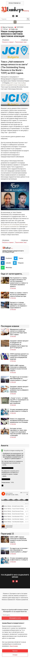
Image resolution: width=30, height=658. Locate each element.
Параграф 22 (7, 533)
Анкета (4, 445)
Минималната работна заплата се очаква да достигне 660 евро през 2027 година (18, 331)
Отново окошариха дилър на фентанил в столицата (19, 410)
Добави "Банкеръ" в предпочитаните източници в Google (13, 251)
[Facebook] (13, 16)
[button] (15, 22)
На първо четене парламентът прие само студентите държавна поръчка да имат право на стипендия (19, 432)
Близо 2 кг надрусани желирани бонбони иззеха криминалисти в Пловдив (19, 420)
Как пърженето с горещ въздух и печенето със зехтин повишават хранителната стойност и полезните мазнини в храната (19, 282)
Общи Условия (14, 646)
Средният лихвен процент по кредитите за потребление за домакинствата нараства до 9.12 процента (19, 344)
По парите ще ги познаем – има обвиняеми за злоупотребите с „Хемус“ (19, 378)
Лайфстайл (14, 29)
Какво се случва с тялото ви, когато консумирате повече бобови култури (19, 294)
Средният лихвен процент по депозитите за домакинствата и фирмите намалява (19, 389)
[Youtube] (16, 16)
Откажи (15, 655)
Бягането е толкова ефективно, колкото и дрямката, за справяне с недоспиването (18, 305)
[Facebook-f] (13, 581)
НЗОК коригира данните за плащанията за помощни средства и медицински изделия (19, 356)
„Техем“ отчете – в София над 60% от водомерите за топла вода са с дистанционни (19, 400)
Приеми (15, 651)
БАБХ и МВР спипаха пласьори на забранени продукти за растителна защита (18, 368)
